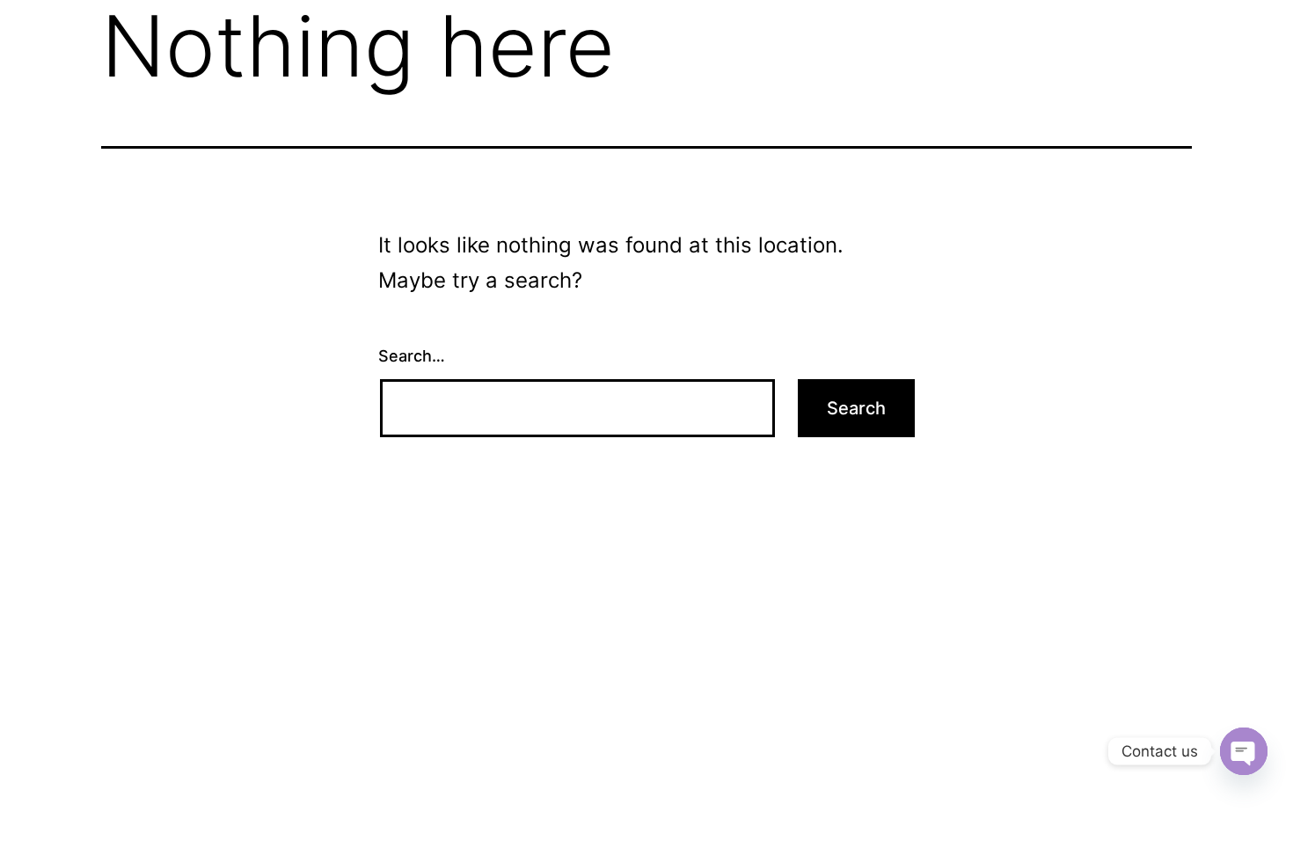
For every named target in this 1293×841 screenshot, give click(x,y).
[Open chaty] (1243, 751)
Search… (411, 356)
